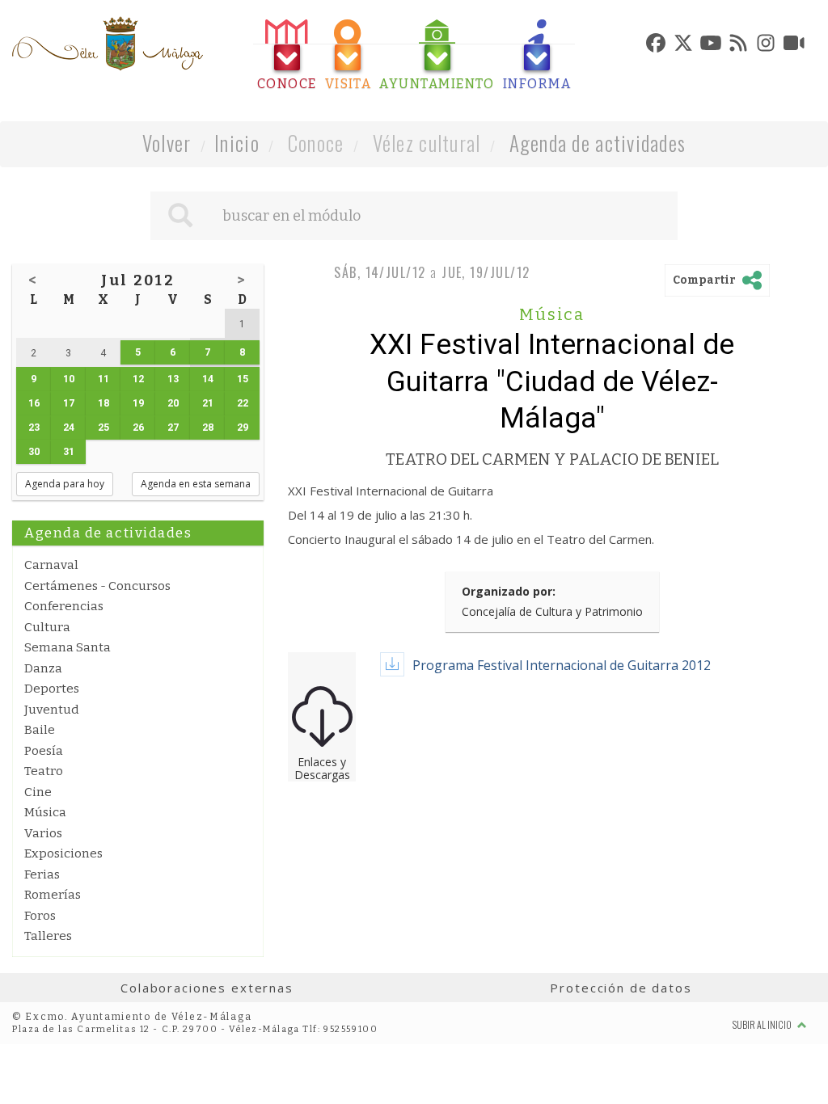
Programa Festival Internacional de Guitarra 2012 (561, 665)
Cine (38, 792)
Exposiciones (63, 853)
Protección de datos (620, 988)
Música (45, 812)
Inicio (237, 143)
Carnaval (51, 565)
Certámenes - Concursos (97, 586)
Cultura (47, 627)
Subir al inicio (763, 1024)
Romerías (52, 894)
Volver (167, 143)
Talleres (48, 936)
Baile (39, 730)
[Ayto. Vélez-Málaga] (107, 43)
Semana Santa (67, 647)
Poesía (43, 751)
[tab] (287, 55)
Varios (43, 833)
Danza (43, 668)
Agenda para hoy (64, 484)
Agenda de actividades (597, 143)
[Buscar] (180, 216)
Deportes (51, 688)
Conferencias (64, 606)
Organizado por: (509, 591)
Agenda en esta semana (196, 484)
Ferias (42, 874)
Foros (40, 915)
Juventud (51, 709)
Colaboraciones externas (207, 988)
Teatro (43, 771)
